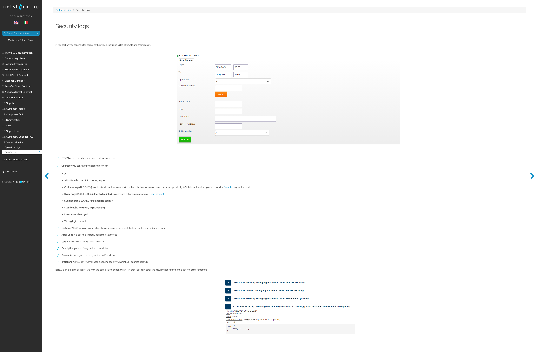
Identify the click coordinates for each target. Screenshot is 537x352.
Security (228, 187)
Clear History (11, 171)
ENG (16, 22)
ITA (26, 22)
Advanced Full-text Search (22, 40)
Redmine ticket (156, 193)
